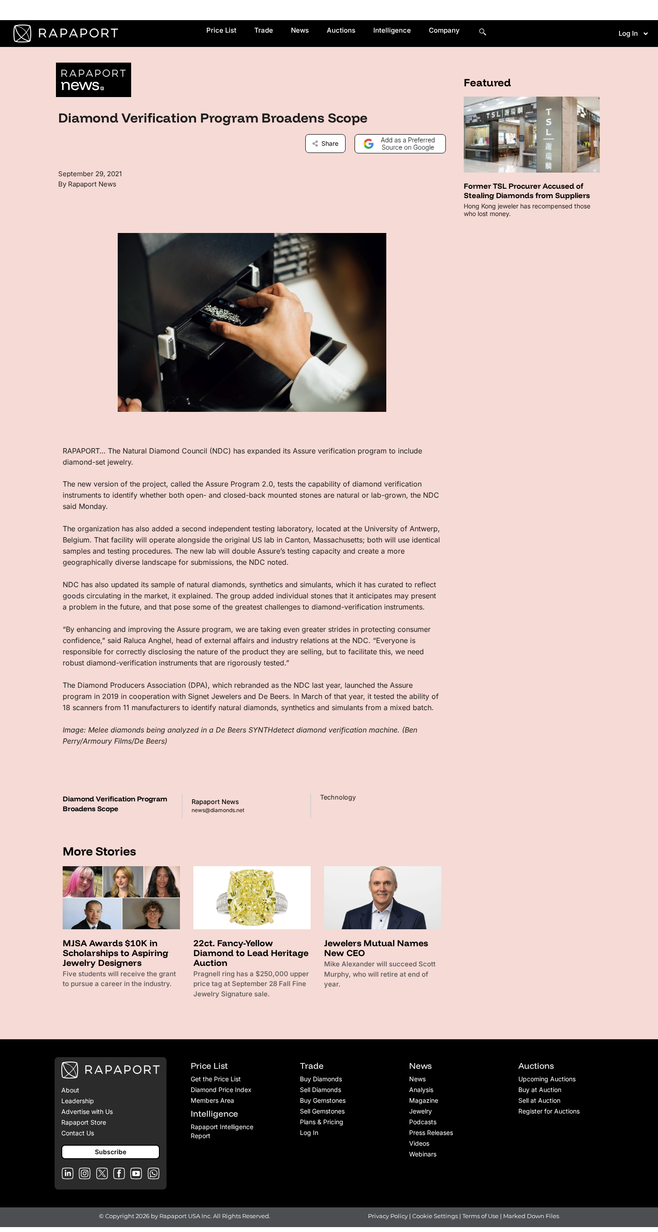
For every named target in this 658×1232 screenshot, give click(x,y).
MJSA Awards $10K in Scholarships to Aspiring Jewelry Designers (115, 952)
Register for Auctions (549, 1111)
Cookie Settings (435, 1215)
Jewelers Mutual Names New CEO (376, 947)
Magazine (423, 1100)
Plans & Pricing (321, 1122)
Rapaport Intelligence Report (222, 1131)
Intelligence (392, 30)
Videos (419, 1143)
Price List (221, 30)
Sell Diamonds (320, 1089)
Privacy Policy (388, 1215)
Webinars (422, 1154)
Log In (628, 33)
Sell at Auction (539, 1100)
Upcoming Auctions (547, 1079)
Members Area (212, 1100)
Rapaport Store (83, 1122)
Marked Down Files (531, 1215)
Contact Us (77, 1133)
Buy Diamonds (321, 1079)
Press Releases (431, 1132)
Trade (263, 30)
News (300, 30)
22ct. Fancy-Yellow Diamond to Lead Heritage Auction (250, 952)
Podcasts (422, 1122)
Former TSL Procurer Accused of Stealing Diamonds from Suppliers (527, 190)
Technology (338, 797)
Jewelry (420, 1111)
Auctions (341, 30)
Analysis (421, 1089)
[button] (110, 1152)
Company (444, 30)
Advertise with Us (87, 1111)
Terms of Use (480, 1215)
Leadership (77, 1101)
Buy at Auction (539, 1089)
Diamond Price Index (221, 1089)
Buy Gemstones (323, 1100)
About (70, 1090)
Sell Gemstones (322, 1111)
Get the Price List (216, 1079)
